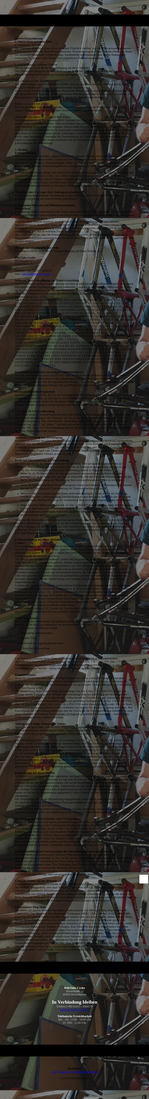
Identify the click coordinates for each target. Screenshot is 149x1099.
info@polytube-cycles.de (36, 273)
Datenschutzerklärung (85, 1071)
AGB (54, 1071)
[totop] (143, 879)
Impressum (65, 1071)
